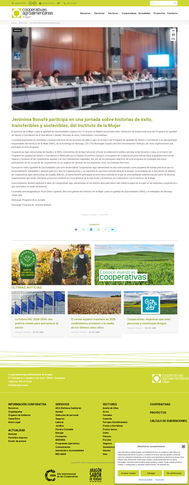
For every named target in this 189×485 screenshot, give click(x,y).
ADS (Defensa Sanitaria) (68, 408)
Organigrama (15, 411)
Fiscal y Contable (64, 429)
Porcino (107, 440)
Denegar (151, 473)
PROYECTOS (158, 412)
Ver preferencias (174, 473)
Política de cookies (145, 480)
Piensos (107, 436)
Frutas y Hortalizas (113, 425)
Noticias (17, 30)
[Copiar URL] (105, 230)
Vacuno (107, 450)
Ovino (106, 433)
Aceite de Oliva (110, 408)
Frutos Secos (110, 429)
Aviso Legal (159, 480)
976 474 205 (71, 3)
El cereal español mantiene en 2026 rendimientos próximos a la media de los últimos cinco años (93, 323)
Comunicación (62, 447)
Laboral (59, 422)
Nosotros (13, 408)
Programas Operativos (67, 443)
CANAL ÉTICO (20, 3)
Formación (61, 436)
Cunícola (107, 418)
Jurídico (59, 425)
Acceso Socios (48, 3)
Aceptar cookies (128, 473)
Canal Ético (14, 418)
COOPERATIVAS (160, 404)
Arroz (106, 411)
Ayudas (59, 411)
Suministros (109, 447)
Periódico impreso (18, 437)
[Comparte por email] (112, 230)
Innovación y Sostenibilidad (69, 450)
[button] (183, 446)
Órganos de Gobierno (19, 415)
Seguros (59, 418)
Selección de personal (66, 415)
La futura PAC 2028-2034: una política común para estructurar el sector (36, 323)
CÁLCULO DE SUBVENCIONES (168, 421)
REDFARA (60, 440)
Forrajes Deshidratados (115, 422)
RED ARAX (60, 454)
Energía (59, 433)
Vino (105, 454)
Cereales (107, 415)
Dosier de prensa (17, 441)
